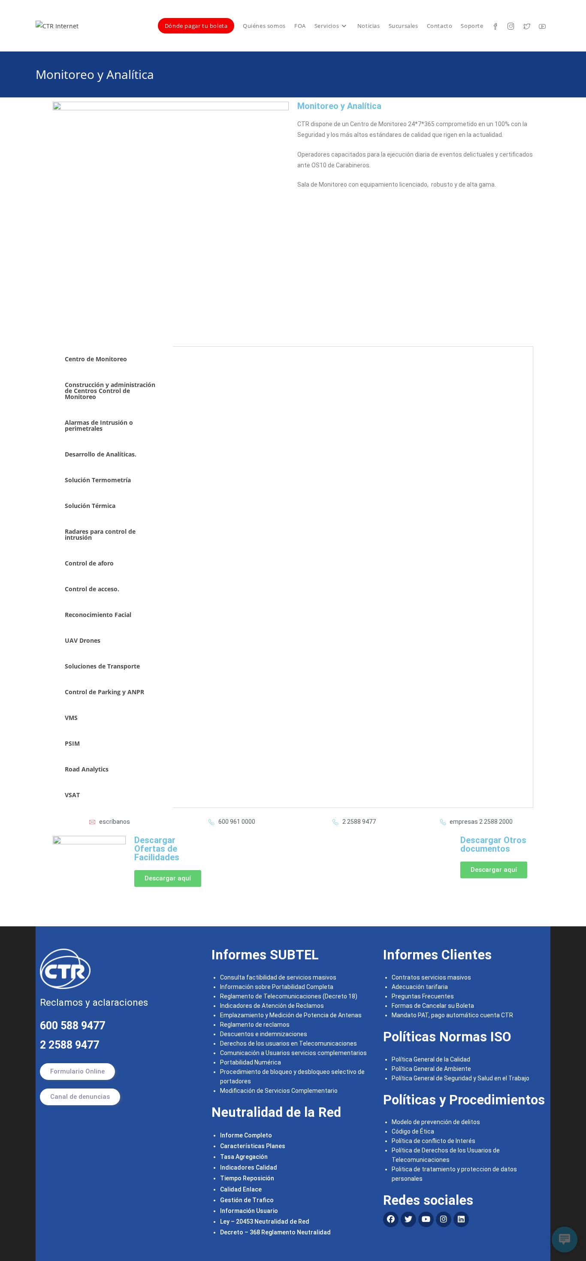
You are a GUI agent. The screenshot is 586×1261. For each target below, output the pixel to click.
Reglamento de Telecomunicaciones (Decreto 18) (288, 996)
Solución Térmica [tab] (90, 506)
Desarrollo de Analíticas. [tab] (100, 454)
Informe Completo (246, 1135)
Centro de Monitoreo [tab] (96, 359)
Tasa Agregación (244, 1156)
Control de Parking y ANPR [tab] (104, 692)
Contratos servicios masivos (431, 977)
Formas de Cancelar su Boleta (433, 1005)
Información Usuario (249, 1210)
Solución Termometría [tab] (98, 480)
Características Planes (252, 1146)
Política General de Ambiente (431, 1068)
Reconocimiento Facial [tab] (98, 615)
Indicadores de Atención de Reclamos (272, 1005)
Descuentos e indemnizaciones (263, 1034)
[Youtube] (426, 1219)
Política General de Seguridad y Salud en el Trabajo (460, 1078)
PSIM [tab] (73, 743)
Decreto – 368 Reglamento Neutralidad (275, 1232)
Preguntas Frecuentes (423, 996)
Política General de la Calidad (431, 1059)
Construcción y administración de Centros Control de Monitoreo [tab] (110, 391)
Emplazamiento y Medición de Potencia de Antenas (291, 1015)
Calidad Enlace (241, 1189)
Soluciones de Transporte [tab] (102, 666)
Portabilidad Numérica (250, 1062)
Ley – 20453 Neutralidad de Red (264, 1221)
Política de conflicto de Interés (433, 1140)
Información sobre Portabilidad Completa (276, 986)
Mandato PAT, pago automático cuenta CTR (453, 1015)
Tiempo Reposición (247, 1178)
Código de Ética (413, 1131)
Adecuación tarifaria (420, 986)
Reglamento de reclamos (255, 1024)
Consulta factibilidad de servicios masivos (278, 977)
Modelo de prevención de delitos (436, 1122)
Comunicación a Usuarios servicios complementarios (293, 1052)
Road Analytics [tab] (87, 769)
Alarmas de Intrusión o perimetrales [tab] (99, 425)
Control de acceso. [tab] (92, 589)
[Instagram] (443, 1219)
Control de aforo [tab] (89, 563)
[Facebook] (391, 1219)
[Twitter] (408, 1219)
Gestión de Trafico (247, 1200)
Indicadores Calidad (248, 1167)
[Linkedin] (461, 1219)
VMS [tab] (71, 718)
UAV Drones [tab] (82, 640)
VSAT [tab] (72, 795)
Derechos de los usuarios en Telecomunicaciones (289, 1043)
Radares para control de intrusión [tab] (100, 534)
